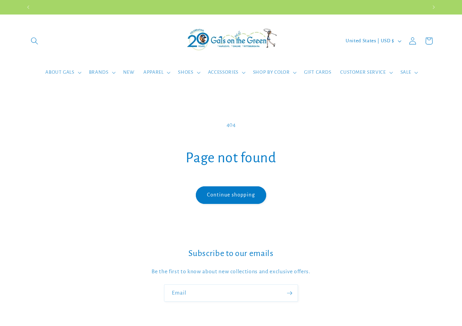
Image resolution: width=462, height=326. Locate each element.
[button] (34, 41)
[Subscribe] (289, 293)
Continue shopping (231, 194)
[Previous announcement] (28, 7)
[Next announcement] (433, 7)
